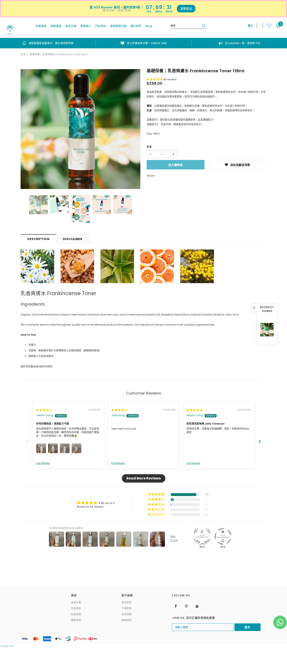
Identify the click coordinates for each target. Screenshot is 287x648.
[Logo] (10, 29)
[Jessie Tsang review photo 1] (41, 448)
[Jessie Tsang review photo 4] (76, 448)
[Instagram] (186, 606)
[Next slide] (259, 441)
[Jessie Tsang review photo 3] (65, 448)
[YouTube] (197, 606)
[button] (155, 79)
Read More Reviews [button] (143, 478)
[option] (48, 43)
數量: (149, 147)
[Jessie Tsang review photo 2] (53, 448)
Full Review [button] (43, 463)
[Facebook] (175, 606)
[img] (44, 410)
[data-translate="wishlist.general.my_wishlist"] (267, 25)
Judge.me (6, 646)
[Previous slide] (27, 441)
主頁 (23, 54)
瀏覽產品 (186, 8)
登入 (250, 26)
